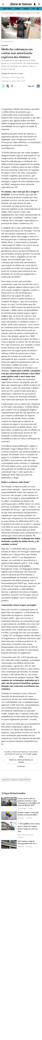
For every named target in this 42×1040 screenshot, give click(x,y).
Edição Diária (7, 8)
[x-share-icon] (7, 87)
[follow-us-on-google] (38, 86)
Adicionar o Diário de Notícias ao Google (21, 761)
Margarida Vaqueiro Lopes (12, 73)
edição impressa (24, 779)
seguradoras (6, 779)
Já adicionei (21, 766)
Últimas (17, 8)
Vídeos (34, 8)
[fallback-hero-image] (9, 801)
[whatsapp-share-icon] (3, 87)
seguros (14, 779)
